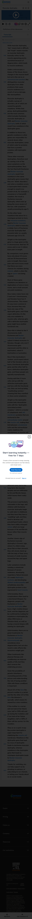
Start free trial (16, 470)
